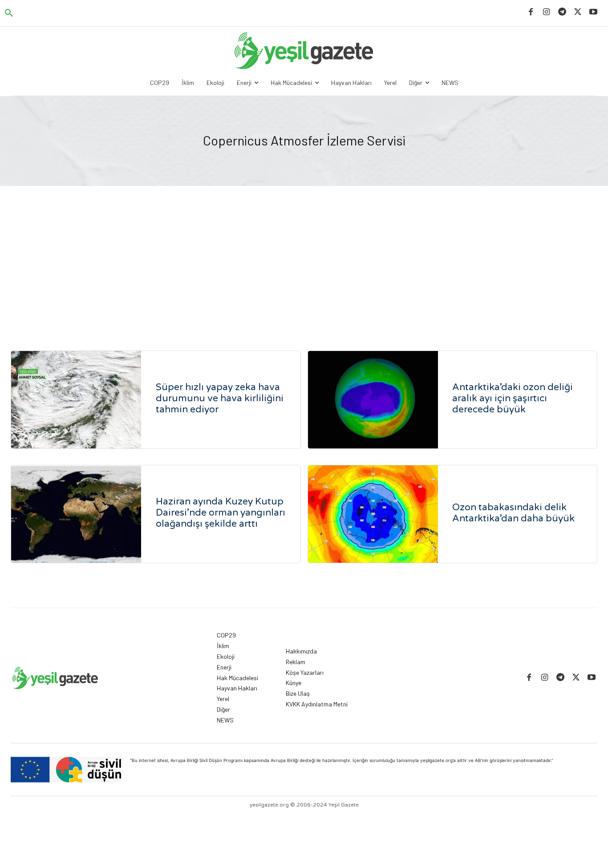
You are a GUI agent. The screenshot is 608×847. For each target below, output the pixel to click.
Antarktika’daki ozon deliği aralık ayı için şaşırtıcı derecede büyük (512, 398)
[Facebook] (530, 12)
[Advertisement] (304, 252)
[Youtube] (593, 12)
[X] (578, 12)
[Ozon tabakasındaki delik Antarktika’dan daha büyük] (373, 514)
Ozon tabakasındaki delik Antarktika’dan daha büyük (513, 513)
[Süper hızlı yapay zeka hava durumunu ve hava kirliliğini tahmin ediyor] (76, 399)
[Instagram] (546, 12)
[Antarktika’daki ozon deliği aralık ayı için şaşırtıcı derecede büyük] (373, 399)
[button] (9, 13)
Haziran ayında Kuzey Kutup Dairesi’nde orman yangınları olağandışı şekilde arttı (220, 512)
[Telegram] (561, 12)
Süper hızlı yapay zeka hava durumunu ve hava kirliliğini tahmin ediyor (220, 398)
